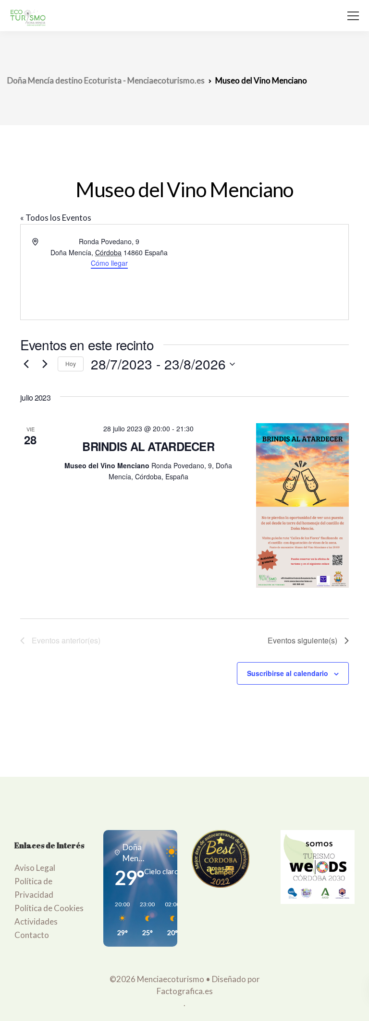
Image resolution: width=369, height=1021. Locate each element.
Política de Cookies (49, 908)
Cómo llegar (109, 263)
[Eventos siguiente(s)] (44, 364)
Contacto (31, 935)
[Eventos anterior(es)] (26, 364)
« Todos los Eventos (55, 218)
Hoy (70, 363)
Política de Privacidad (33, 888)
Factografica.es (185, 991)
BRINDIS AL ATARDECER (148, 446)
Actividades (36, 921)
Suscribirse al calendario (287, 673)
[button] (119, 919)
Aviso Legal (34, 868)
